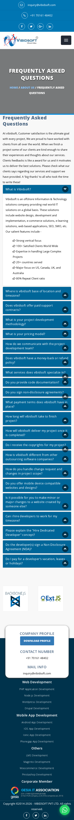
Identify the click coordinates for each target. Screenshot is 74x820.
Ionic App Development (37, 735)
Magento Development (37, 762)
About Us (27, 87)
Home (14, 87)
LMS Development (37, 755)
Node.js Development (37, 695)
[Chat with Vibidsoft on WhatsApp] (65, 810)
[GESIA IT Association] (37, 792)
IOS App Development (37, 728)
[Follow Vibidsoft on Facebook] (27, 815)
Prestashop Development (37, 774)
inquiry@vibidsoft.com (42, 5)
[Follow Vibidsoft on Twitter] (37, 815)
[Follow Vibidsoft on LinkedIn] (46, 815)
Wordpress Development (37, 702)
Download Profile (37, 640)
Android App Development (37, 722)
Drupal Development (37, 708)
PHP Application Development (36, 689)
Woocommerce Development (37, 768)
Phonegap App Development (37, 741)
